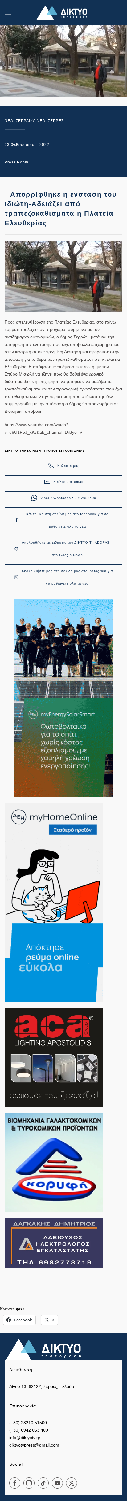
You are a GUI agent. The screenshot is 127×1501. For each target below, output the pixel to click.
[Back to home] (63, 12)
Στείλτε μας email (68, 482)
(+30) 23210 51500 (28, 1422)
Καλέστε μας (68, 466)
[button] (8, 12)
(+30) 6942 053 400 (28, 1430)
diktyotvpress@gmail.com (34, 1444)
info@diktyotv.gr (24, 1437)
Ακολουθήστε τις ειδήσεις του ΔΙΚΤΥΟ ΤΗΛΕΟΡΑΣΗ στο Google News (67, 549)
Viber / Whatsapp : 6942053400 (68, 498)
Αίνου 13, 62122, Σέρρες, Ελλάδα (41, 1386)
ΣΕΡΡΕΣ (56, 121)
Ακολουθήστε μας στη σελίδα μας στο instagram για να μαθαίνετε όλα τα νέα (67, 577)
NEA (9, 121)
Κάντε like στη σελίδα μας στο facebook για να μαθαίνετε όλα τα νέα (67, 520)
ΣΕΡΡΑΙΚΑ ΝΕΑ (30, 121)
